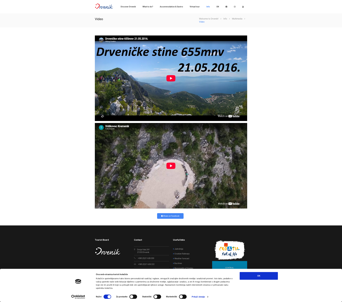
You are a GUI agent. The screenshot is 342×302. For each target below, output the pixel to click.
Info (225, 18)
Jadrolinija (178, 249)
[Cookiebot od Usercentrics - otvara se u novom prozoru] (78, 297)
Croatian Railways (182, 254)
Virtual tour (195, 7)
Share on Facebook (171, 216)
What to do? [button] (148, 7)
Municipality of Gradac (183, 268)
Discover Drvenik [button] (128, 7)
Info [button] (208, 7)
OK (258, 276)
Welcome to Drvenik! (209, 18)
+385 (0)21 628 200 (146, 258)
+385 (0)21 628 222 (146, 264)
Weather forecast (181, 258)
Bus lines (178, 263)
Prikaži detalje (198, 297)
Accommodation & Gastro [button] (171, 7)
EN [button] (218, 7)
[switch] (133, 297)
